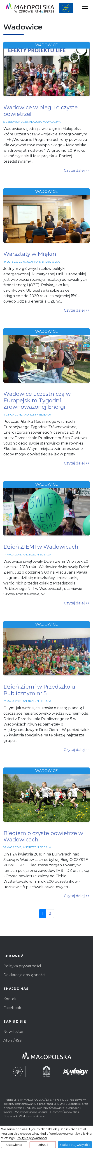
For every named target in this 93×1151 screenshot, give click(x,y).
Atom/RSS (12, 1040)
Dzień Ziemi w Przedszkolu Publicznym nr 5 (39, 689)
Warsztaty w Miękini (30, 254)
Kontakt (10, 999)
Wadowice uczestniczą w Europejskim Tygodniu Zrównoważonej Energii (37, 400)
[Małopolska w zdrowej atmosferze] (46, 8)
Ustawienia (14, 1144)
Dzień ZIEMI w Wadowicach (40, 546)
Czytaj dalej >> (77, 170)
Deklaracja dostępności (24, 975)
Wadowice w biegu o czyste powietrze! (40, 110)
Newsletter (13, 1031)
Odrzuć (42, 1144)
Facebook (12, 1008)
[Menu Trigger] (85, 6)
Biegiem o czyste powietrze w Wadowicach (43, 836)
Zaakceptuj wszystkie (75, 1144)
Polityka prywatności (22, 966)
